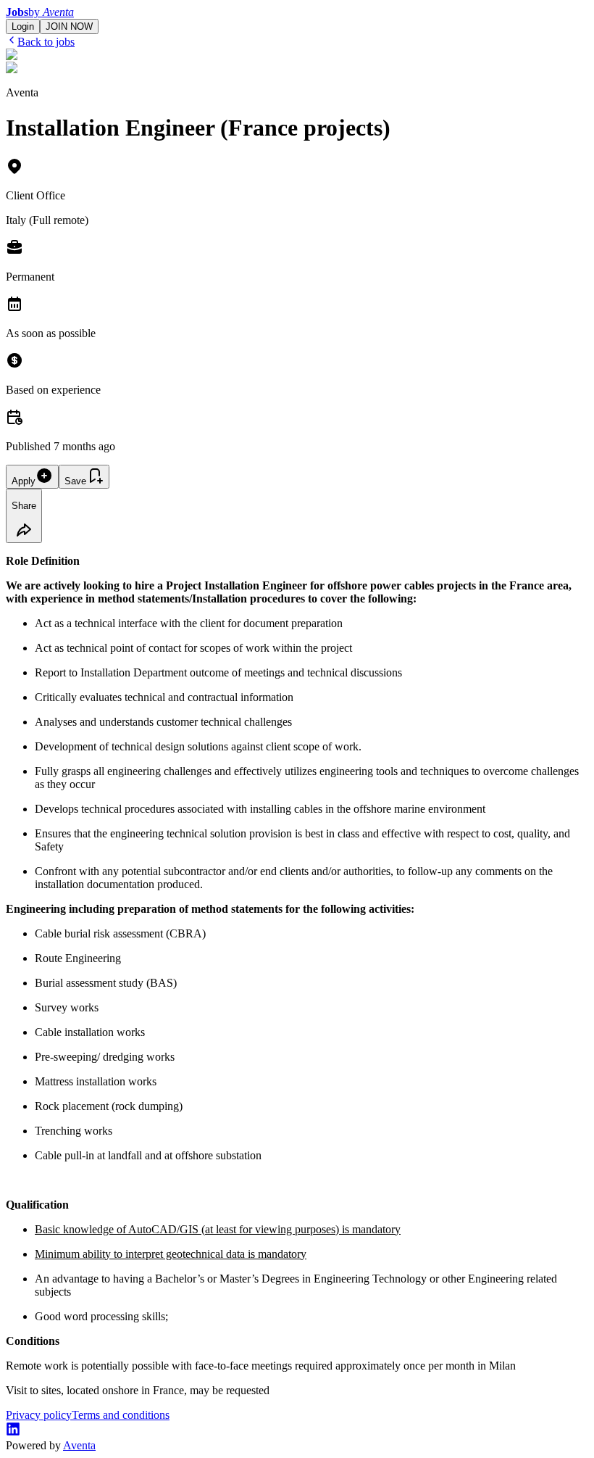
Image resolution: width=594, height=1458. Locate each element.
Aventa (79, 1445)
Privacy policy (39, 1415)
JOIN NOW (69, 26)
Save (75, 481)
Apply (23, 481)
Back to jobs (46, 42)
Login (23, 26)
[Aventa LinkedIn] (13, 1432)
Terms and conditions (121, 1415)
